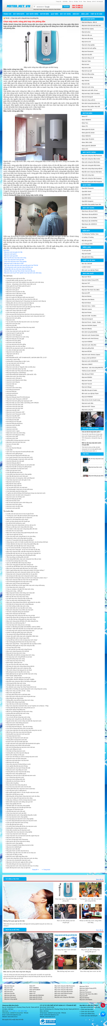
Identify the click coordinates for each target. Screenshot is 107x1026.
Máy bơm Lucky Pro (87, 410)
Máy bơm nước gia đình (11, 256)
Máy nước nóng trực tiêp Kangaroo (92, 178)
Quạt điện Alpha (86, 198)
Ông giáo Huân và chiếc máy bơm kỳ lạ (17, 851)
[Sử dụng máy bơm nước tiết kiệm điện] (66, 934)
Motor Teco (85, 123)
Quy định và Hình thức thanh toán (90, 1007)
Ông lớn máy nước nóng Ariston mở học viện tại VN (21, 525)
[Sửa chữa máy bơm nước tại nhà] (90, 955)
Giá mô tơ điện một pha (13, 365)
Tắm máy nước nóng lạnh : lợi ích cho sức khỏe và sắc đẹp (23, 549)
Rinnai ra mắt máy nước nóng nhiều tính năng (19, 527)
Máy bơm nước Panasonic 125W (15, 414)
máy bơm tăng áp (11, 391)
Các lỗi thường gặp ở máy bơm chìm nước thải (19, 459)
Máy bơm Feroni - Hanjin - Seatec (91, 322)
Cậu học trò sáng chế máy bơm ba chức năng (19, 798)
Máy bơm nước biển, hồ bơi (90, 90)
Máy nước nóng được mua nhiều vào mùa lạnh (19, 610)
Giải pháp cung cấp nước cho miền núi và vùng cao (21, 852)
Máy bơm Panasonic (88, 51)
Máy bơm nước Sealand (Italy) (90, 335)
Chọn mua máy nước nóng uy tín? (16, 312)
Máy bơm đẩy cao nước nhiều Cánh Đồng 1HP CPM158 (22, 402)
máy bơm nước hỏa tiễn (13, 425)
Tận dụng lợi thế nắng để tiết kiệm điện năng (19, 634)
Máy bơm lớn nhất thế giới (13, 847)
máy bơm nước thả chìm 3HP (14, 408)
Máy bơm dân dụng (87, 38)
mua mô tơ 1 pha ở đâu (13, 359)
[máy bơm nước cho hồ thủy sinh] (85, 475)
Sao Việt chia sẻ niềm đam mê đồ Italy (17, 704)
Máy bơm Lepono (87, 309)
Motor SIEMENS (86, 119)
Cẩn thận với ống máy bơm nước (15, 751)
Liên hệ (94, 1)
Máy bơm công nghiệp (88, 45)
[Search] (66, 6)
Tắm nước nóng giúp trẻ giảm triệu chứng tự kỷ (19, 564)
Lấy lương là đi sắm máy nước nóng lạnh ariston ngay (21, 576)
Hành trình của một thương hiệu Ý (16, 623)
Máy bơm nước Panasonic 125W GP (17, 399)
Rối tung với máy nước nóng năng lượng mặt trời (20, 666)
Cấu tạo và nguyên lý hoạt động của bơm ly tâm (20, 845)
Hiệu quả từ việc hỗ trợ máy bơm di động (18, 841)
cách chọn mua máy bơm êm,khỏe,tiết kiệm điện (20, 451)
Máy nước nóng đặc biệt (13, 692)
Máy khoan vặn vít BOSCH (89, 224)
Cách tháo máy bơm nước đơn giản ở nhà (18, 480)
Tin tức (80, 1)
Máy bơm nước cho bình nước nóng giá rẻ (18, 495)
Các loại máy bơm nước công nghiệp (17, 817)
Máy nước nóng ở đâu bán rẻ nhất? (16, 310)
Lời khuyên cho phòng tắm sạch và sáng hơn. (19, 517)
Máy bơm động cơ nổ (88, 58)
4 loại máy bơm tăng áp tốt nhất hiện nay (18, 455)
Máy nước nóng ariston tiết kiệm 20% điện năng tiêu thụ (22, 621)
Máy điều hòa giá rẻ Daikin (89, 390)
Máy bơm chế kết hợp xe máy (14, 794)
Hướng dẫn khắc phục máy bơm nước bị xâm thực (20, 788)
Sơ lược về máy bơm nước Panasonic (17, 839)
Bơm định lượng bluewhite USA (91, 103)
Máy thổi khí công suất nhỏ (14, 485)
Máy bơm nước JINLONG (89, 345)
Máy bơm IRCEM (87, 351)
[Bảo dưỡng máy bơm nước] (66, 955)
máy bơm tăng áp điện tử (13, 463)
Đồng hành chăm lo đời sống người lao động (19, 538)
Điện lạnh (85, 14)
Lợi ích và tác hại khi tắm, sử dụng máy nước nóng (20, 547)
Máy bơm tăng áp (9, 986)
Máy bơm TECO (86, 277)
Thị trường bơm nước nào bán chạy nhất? (18, 308)
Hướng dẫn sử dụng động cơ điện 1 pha (17, 361)
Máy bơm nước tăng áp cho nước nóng (17, 337)
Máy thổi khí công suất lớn (13, 483)
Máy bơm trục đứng (87, 77)
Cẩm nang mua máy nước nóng (15, 660)
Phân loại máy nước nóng (13, 715)
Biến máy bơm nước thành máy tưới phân (18, 745)
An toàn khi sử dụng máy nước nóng (16, 561)
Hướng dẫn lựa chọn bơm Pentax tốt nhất (18, 768)
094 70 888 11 (13, 1011)
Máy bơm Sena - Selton (88, 306)
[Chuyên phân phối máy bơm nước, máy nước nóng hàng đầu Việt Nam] (18, 6)
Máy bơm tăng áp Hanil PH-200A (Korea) (18, 397)
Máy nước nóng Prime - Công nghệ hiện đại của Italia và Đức (23, 643)
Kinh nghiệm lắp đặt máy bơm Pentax (17, 766)
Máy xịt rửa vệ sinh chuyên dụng (91, 400)
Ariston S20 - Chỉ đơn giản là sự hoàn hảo (18, 677)
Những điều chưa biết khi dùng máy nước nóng (19, 700)
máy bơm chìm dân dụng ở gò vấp (16, 369)
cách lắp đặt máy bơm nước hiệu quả (17, 476)
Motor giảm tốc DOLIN (88, 129)
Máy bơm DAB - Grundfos (89, 315)
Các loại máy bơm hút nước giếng (16, 344)
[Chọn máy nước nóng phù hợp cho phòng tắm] (66, 883)
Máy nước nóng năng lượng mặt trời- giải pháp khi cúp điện (23, 602)
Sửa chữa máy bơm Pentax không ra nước (18, 764)
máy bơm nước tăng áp (13, 382)
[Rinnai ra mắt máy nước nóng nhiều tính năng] (90, 905)
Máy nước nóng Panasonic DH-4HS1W (17, 651)
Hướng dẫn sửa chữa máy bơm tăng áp (17, 753)
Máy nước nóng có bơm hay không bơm (17, 583)
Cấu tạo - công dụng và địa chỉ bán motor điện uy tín (21, 284)
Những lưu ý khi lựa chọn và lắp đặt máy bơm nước (21, 775)
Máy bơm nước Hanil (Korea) (90, 338)
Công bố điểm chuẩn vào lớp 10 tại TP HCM (19, 280)
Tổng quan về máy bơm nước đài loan (17, 738)
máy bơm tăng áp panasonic (14, 423)
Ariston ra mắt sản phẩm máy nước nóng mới (19, 632)
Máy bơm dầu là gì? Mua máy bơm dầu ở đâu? (19, 370)
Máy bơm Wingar (87, 387)
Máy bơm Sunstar (87, 380)
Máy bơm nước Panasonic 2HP (15, 412)
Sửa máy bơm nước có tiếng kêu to (16, 790)
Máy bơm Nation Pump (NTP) (90, 280)
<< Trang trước (46, 869)
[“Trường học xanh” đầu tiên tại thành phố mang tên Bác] (90, 883)
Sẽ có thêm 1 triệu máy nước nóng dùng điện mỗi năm (21, 529)
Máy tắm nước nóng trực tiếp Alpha (92, 172)
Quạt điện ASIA (86, 194)
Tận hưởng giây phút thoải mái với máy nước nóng (20, 642)
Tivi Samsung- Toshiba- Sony (90, 234)
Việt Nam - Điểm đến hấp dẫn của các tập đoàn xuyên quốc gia (24, 628)
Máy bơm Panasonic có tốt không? (16, 372)
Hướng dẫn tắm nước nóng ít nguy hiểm (17, 638)
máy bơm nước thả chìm (13, 418)
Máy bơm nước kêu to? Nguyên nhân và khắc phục (21, 367)
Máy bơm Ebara (86, 303)
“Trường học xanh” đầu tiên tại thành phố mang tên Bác (22, 515)
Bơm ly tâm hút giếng (12, 783)
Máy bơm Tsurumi (87, 384)
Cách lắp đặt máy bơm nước (14, 824)
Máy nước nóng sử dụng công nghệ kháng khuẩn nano (22, 532)
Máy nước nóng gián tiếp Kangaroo (92, 181)
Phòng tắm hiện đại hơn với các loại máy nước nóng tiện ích (23, 553)
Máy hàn (84, 227)
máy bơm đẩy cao (11, 384)
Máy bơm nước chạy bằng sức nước (16, 770)
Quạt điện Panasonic (88, 188)
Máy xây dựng (65, 14)
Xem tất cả (99, 879)
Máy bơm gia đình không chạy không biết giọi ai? (90, 950)
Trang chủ (58, 1)
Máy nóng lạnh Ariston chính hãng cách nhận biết (20, 593)
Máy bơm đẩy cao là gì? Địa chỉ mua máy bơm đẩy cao (22, 299)
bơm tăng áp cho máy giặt (13, 421)
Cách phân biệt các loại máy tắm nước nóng (19, 608)
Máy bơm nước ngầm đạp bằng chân (17, 856)
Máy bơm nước (18, 14)
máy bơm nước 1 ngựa (13, 431)
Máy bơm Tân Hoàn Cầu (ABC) (91, 290)
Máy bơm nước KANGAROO (90, 361)
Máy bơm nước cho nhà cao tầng (15, 346)
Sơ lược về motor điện (12, 444)
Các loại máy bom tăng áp (13, 448)
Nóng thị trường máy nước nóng (15, 659)
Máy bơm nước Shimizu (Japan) (91, 354)
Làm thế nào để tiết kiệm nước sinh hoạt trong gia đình (21, 566)
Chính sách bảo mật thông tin (89, 1015)
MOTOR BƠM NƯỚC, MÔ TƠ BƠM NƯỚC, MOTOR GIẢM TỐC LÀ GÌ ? (26, 357)
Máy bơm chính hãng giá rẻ (14, 335)
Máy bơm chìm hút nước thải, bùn (15, 442)
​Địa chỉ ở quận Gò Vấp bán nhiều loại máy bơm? (20, 297)
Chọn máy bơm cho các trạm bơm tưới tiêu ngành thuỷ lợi (22, 835)
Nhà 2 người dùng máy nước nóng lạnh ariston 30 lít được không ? (25, 570)
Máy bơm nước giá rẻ (10, 254)
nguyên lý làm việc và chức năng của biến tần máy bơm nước (23, 721)
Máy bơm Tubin (86, 61)
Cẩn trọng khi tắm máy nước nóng (16, 683)
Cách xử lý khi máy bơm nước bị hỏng (17, 822)
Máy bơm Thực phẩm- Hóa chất (91, 106)
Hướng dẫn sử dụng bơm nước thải (16, 739)
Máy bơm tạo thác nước (13, 500)
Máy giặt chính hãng (87, 257)
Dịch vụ (71, 1)
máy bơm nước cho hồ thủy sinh (15, 497)
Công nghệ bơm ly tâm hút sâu (15, 724)
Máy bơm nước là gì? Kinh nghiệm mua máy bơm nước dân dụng (22, 273)
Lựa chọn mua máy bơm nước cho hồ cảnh (18, 787)
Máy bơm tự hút (86, 41)
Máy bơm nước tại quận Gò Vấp (13, 252)
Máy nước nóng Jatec (88, 175)
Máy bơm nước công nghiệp (14, 295)
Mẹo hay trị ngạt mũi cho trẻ (14, 534)
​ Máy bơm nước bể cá (12, 354)
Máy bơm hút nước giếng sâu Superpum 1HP (19, 401)
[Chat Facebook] (103, 1014)
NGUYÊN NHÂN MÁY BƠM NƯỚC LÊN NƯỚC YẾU (21, 374)
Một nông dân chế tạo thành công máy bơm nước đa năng (22, 796)
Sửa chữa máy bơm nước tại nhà (90, 971)
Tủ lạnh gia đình (86, 250)
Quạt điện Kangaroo (87, 201)
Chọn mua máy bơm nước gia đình (14, 259)
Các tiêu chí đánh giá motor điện (15, 350)
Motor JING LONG (87, 142)
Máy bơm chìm (8, 988)
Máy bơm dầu (86, 84)
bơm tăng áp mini (11, 395)
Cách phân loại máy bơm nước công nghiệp (19, 474)
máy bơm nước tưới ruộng (13, 504)
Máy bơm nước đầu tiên (13, 849)
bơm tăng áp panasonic (13, 389)
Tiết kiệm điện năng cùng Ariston (15, 702)
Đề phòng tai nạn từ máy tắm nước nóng (17, 672)
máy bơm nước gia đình (13, 508)
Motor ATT (84, 116)
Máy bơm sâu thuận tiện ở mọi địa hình (17, 760)
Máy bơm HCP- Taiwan (88, 406)
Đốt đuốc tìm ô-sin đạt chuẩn (14, 531)
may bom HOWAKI (87, 341)
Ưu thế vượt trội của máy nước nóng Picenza (19, 649)
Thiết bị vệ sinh (96, 14)
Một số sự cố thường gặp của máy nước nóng (19, 711)
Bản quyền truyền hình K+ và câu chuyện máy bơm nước (22, 792)
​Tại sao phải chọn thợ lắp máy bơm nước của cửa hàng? (22, 322)
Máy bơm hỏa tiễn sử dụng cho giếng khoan (19, 467)
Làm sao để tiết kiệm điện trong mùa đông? (18, 563)
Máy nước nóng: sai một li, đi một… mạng (18, 691)
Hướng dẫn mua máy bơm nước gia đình (18, 734)
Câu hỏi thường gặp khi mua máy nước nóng (19, 581)
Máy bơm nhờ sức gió (12, 762)
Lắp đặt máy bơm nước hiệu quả (15, 811)
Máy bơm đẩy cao (87, 35)
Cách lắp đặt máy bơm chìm (14, 472)
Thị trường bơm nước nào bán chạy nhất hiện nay (18, 267)
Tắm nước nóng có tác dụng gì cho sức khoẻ (19, 670)
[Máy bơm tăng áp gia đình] (85, 467)
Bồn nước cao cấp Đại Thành (90, 270)
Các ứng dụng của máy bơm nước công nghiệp (19, 819)
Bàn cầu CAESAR (87, 263)
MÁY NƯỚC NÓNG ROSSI (14, 675)
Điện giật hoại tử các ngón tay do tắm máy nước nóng (21, 674)
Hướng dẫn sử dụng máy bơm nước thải (17, 440)
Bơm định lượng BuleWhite (89, 332)
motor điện (9, 450)
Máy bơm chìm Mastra (88, 299)
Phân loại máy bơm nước (13, 470)
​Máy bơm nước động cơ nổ (14, 352)
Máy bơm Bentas (86, 296)
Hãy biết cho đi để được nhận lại (15, 781)
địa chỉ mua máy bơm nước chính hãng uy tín (19, 502)
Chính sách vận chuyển (87, 1011)
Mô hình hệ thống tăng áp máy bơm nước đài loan (20, 747)
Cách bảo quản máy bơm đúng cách (16, 491)
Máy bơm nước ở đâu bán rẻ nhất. (14, 263)
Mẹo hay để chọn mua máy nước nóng (15, 258)
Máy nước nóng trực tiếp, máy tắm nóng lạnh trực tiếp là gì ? (23, 551)
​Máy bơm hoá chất (11, 329)
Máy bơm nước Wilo (87, 403)
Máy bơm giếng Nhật (88, 348)
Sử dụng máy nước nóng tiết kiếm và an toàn (19, 657)
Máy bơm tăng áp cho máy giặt (15, 338)
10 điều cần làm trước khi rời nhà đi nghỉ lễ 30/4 (20, 514)
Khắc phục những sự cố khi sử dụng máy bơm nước (21, 800)
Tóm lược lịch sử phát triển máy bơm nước (18, 860)
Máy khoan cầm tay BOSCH (90, 214)
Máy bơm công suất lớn (88, 100)
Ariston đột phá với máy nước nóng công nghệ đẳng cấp (22, 544)
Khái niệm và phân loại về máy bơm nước (18, 830)
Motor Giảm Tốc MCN (88, 139)
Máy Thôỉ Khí (85, 80)
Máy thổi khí (9, 355)
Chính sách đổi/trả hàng (87, 1013)
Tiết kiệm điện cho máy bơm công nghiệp (18, 805)
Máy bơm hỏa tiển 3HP (13, 416)
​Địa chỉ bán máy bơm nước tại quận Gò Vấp (18, 305)
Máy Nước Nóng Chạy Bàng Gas (15, 709)
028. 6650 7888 (22, 1011)
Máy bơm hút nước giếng (13, 318)
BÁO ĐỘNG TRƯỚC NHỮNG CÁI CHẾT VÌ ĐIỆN (20, 679)
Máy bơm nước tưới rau (13, 482)
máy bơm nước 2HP (12, 438)
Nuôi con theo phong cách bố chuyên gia (18, 521)
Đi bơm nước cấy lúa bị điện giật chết (17, 741)
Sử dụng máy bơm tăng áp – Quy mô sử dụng (19, 726)
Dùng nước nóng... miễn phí (14, 591)
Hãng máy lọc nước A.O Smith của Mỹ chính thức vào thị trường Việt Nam (27, 542)
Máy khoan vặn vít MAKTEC (90, 221)
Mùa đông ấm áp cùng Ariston (14, 698)
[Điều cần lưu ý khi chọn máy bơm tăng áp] (28, 934)
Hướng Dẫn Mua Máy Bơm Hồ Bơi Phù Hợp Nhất (20, 327)
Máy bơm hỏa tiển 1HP (13, 410)
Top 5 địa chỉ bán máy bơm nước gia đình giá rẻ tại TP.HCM (21, 265)
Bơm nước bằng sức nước (14, 749)
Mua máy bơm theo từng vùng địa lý (16, 785)
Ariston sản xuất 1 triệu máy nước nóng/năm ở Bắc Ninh (22, 636)
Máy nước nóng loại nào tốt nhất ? (16, 613)
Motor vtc (9, 446)
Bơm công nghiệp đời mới (13, 803)
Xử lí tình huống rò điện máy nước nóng (17, 606)
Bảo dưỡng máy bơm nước (65, 971)
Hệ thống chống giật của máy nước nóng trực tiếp (20, 645)
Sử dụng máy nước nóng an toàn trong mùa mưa (20, 630)
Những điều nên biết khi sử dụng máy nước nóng (20, 655)
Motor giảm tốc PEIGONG (36, 995)
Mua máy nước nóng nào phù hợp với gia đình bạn (20, 696)
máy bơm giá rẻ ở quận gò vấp (15, 333)
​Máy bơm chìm (10, 320)
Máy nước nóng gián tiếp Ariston (91, 165)
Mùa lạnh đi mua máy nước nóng (15, 653)
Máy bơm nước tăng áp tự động (15, 435)
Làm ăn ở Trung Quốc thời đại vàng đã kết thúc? (20, 540)
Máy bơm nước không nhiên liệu (15, 779)
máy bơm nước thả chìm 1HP (14, 404)
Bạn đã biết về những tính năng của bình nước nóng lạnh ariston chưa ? (26, 578)
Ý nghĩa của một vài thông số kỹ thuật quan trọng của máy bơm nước (25, 493)
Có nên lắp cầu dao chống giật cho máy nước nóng (21, 619)
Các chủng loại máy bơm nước (15, 777)
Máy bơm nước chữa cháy (13, 837)
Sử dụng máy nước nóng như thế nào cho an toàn (20, 615)
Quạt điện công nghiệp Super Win (91, 204)
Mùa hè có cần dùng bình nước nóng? (17, 519)
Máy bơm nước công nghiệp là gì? (16, 773)
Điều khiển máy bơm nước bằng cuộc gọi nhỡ (19, 802)
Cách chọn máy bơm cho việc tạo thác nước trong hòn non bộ (23, 730)
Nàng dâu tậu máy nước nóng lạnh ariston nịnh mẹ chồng (22, 572)
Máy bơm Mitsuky (87, 328)
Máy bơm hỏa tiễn (11, 325)
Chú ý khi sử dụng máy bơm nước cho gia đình (19, 728)
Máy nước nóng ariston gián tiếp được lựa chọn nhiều (21, 568)
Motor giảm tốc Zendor (88, 132)
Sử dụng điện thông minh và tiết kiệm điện (18, 694)
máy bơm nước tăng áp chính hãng (16, 380)
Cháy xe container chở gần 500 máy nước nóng (20, 589)
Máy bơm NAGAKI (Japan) (89, 325)
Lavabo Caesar (86, 267)
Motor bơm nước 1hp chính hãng (15, 376)
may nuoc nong (37, 9)
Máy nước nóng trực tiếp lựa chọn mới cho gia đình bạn (22, 579)
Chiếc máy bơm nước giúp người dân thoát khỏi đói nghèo (23, 743)
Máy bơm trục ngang (88, 28)
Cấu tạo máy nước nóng (13, 647)
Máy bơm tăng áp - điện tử (89, 22)
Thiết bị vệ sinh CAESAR (89, 371)
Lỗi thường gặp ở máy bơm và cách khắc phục (19, 489)
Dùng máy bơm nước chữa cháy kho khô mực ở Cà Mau (22, 866)
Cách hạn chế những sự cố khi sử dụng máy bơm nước (22, 756)
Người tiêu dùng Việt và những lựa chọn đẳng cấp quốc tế (22, 617)
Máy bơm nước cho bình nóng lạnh (16, 758)
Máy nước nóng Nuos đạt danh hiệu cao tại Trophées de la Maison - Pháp (27, 706)
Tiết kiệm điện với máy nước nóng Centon (18, 685)
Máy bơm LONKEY (87, 364)
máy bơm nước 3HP (12, 436)
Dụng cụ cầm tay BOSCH (89, 358)
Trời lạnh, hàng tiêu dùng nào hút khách (17, 611)
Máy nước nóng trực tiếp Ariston (91, 162)
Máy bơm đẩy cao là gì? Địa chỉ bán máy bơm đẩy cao (19, 271)
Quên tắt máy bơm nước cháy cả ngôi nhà (18, 867)
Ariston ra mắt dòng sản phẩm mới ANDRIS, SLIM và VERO (23, 627)
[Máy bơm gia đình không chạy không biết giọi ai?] (90, 934)
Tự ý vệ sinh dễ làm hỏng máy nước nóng (18, 717)
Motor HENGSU (86, 136)
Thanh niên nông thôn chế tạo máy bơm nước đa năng (22, 858)
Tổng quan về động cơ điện (14, 854)
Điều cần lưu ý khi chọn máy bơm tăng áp (17, 971)
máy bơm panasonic (12, 393)
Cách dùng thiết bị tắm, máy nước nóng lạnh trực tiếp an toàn (23, 559)
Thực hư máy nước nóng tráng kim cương (18, 600)
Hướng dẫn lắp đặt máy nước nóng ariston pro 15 (20, 707)
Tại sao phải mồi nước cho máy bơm (16, 487)
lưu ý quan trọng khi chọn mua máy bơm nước (19, 457)
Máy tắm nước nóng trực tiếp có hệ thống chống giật (21, 681)
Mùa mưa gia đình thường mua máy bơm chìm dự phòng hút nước (25, 314)
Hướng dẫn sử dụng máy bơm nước (16, 828)
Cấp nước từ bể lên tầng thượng (91, 443)
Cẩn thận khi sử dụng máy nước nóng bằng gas (20, 604)
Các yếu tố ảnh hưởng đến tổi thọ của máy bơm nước (21, 826)
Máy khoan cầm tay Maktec (89, 217)
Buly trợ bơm (85, 64)
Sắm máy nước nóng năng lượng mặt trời (18, 595)
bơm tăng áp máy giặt (12, 419)
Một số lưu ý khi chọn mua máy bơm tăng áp (19, 732)
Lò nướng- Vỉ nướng (88, 237)
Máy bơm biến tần (87, 110)
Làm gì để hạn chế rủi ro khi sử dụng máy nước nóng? (21, 640)
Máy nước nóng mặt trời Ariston (63, 993)
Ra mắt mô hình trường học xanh (15, 523)
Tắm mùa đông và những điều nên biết (17, 557)
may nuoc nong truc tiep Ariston (52, 9)
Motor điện (44, 14)
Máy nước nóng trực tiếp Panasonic (92, 155)
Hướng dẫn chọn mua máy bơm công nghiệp (19, 832)
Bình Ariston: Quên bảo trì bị (14, 662)
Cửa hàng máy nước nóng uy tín (15, 587)
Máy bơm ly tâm (86, 67)
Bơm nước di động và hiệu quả (15, 755)
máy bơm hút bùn (11, 427)
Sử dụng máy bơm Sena (13, 736)
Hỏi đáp (76, 1)
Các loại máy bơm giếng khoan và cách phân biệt (20, 465)
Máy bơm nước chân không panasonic (17, 723)
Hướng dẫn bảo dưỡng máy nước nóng (17, 713)
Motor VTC (85, 126)
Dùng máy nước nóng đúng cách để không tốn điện (21, 555)
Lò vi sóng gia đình (87, 244)
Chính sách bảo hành (87, 1009)
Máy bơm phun (86, 32)
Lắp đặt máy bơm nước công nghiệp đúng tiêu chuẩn (21, 815)
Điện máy (76, 14)
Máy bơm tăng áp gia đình (13, 499)
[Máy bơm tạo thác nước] (85, 458)
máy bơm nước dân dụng (13, 342)
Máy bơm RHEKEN (87, 397)
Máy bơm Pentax (86, 312)
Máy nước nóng (32, 14)
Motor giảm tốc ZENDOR (89, 145)
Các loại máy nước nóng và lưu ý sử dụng (18, 625)
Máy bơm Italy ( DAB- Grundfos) (91, 93)
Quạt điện (54, 14)
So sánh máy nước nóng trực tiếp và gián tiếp (19, 598)
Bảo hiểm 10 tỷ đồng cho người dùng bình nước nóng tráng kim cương (26, 689)
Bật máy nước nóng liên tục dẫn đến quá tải (18, 719)
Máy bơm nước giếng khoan (14, 453)
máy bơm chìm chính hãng (14, 387)
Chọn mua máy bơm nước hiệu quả (16, 834)
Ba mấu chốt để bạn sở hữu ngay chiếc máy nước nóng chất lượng (25, 585)
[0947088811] (103, 1005)
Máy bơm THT (86, 283)
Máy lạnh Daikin (86, 253)
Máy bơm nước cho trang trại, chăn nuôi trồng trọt (20, 478)
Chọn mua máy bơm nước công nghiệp (15, 261)
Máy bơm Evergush (87, 97)
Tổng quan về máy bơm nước (14, 809)
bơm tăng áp (10, 386)
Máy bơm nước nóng (88, 87)
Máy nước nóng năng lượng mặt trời (92, 168)
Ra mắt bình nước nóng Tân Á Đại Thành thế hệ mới (21, 687)
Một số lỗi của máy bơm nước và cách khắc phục (20, 348)
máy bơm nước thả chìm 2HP (14, 406)
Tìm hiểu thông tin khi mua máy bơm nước (18, 864)
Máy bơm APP (86, 293)
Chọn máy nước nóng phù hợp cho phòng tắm (65, 900)
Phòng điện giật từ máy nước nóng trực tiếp (18, 668)
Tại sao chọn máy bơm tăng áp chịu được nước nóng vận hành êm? (25, 316)
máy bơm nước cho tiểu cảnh (14, 506)
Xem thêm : (6, 250)
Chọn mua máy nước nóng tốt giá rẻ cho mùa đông (20, 536)
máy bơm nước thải (12, 429)
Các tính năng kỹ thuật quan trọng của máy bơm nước (21, 820)
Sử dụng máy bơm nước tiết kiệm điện (65, 950)
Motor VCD (85, 149)
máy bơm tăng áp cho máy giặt (15, 461)
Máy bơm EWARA (87, 377)
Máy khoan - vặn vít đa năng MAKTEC (92, 367)
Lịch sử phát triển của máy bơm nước (17, 468)
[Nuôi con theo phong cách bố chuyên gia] (66, 905)
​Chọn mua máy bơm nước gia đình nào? (18, 331)
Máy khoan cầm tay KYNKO (89, 211)
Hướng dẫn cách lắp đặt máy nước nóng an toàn (20, 546)
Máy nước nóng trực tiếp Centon (91, 159)
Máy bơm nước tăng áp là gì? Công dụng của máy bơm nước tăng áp (26, 301)
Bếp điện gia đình (87, 240)
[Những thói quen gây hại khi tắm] (28, 883)
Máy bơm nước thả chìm (13, 323)
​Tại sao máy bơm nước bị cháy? (15, 363)
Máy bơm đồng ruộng (88, 74)
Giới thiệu (65, 1)
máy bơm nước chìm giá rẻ (14, 378)
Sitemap (89, 1)
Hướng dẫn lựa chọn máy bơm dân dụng (18, 771)
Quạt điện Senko (86, 191)
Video (84, 1)
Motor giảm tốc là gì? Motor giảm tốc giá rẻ (18, 286)
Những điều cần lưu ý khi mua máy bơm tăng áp (18, 269)
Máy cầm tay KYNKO (88, 374)
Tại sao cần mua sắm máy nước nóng (17, 664)
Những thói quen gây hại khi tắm (15, 278)
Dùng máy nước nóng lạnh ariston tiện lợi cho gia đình (21, 574)
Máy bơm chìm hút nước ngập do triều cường (19, 862)
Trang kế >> (35, 869)
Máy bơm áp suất (87, 71)
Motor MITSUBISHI (34, 989)
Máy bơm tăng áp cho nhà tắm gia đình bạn (18, 807)
